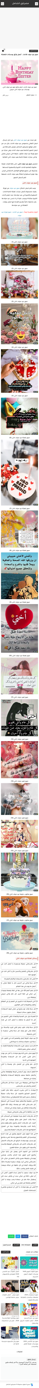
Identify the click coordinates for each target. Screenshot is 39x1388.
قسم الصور (33, 51)
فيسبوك (24, 1236)
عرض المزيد (5, 1252)
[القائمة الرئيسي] (36, 3)
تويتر (18, 1236)
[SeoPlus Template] (32, 1384)
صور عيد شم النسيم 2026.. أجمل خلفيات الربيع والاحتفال (29, 1320)
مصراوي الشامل (20, 4)
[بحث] (2, 3)
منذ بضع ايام (33, 1269)
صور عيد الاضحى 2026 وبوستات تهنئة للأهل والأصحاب (30, 1344)
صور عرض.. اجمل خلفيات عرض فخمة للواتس (10, 1296)
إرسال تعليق (31, 1359)
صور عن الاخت (17, 212)
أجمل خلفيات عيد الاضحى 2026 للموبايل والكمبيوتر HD (10, 1274)
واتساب (11, 1236)
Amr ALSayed (26, 1245)
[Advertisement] (19, 27)
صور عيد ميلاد (15, 188)
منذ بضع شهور (14, 1269)
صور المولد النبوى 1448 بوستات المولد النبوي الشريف (30, 1274)
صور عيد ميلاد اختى (20, 140)
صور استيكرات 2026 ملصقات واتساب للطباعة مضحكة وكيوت (29, 1297)
